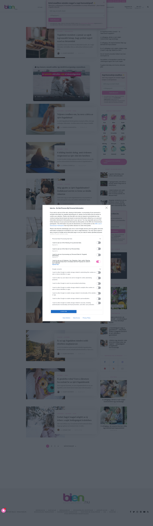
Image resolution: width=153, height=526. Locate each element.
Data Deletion (66, 318)
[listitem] (76, 239)
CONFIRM (63, 311)
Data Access (76, 318)
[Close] (107, 208)
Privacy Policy (86, 318)
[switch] (98, 242)
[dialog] (76, 263)
